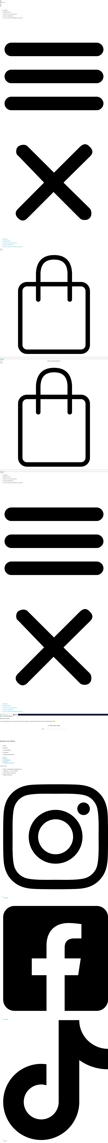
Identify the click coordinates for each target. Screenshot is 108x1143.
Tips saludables (10, 14)
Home (5, 10)
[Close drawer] (0, 4)
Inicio (1, 716)
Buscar (16, 714)
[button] (54, 128)
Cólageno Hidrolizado (13, 18)
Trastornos (8, 16)
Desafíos (7, 12)
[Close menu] (0, 1)
